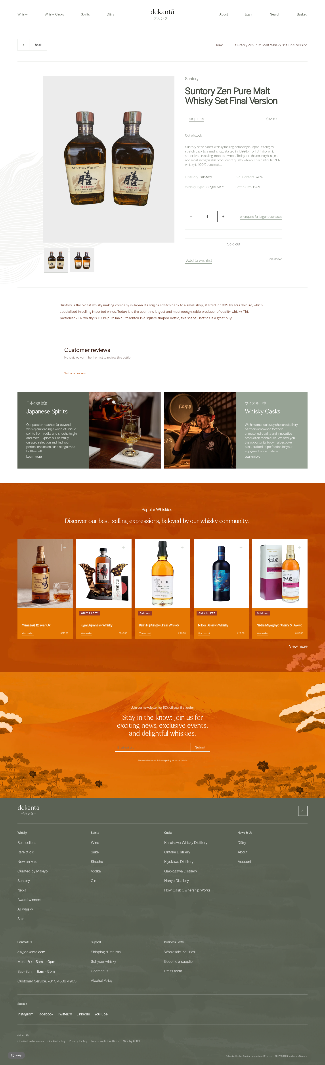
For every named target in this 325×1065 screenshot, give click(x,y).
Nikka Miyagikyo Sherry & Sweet (279, 625)
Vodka (96, 870)
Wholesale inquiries (179, 951)
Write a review (75, 373)
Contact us (99, 970)
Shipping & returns (106, 951)
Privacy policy (164, 760)
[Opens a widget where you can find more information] (16, 1056)
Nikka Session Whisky (213, 625)
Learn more (34, 456)
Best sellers (26, 842)
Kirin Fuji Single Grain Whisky (159, 625)
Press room (173, 970)
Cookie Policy (56, 1041)
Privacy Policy (78, 1041)
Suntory (23, 880)
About (242, 851)
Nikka (21, 890)
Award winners (29, 899)
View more (298, 646)
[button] (22, 14)
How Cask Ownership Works (187, 890)
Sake (95, 851)
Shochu (97, 861)
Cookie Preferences (30, 1041)
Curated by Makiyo (32, 870)
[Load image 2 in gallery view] (82, 260)
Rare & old (25, 851)
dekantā (22, 1035)
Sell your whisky (103, 961)
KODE (137, 1041)
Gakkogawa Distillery (180, 870)
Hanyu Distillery (176, 880)
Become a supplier (179, 961)
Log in (249, 14)
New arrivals (27, 861)
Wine (95, 842)
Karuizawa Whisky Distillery (185, 842)
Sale (20, 918)
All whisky (25, 909)
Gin (93, 880)
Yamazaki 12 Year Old (36, 625)
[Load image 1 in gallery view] (56, 260)
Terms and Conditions (105, 1041)
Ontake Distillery (177, 851)
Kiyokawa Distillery (178, 861)
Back (38, 44)
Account (244, 861)
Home (219, 44)
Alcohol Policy (102, 980)
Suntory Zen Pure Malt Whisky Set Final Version (271, 44)
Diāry (242, 842)
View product (28, 633)
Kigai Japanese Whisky (96, 625)
